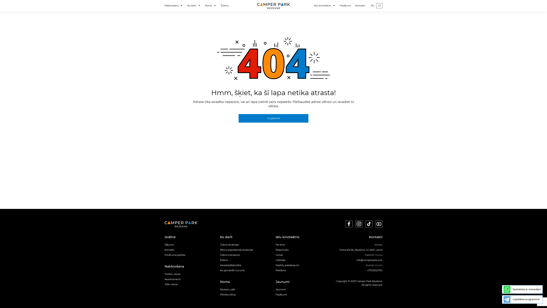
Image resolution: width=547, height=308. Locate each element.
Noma (208, 5)
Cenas (279, 255)
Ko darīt (191, 5)
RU (372, 5)
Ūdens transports (230, 255)
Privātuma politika (175, 255)
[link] (349, 224)
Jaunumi (281, 289)
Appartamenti (173, 279)
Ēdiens (225, 5)
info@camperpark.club (369, 260)
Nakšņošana (171, 5)
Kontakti (360, 5)
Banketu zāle (227, 289)
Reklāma (281, 270)
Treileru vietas (172, 274)
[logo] (273, 5)
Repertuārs (282, 250)
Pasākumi (345, 5)
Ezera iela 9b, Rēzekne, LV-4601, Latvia (360, 250)
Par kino (280, 244)
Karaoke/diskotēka (230, 265)
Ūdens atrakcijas (229, 244)
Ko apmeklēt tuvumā (232, 270)
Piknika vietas (228, 294)
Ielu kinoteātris (322, 5)
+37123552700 (374, 270)
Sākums (169, 244)
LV (379, 5)
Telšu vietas (171, 284)
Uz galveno (273, 118)
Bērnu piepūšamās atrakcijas (236, 250)
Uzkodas (280, 260)
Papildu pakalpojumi (287, 265)
